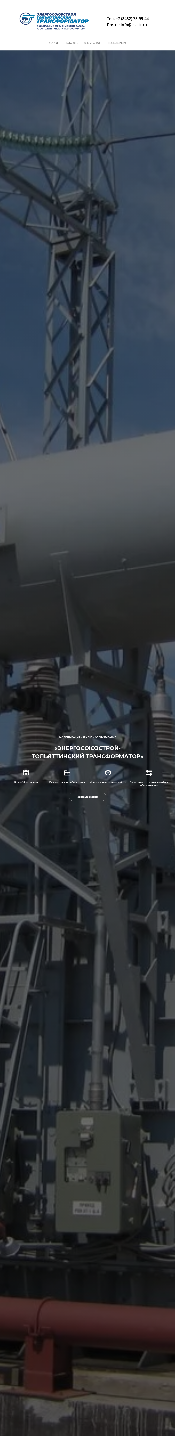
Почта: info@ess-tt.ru (127, 24)
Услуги (53, 42)
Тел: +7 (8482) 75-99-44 (128, 18)
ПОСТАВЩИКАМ (117, 42)
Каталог (71, 42)
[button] (87, 797)
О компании (92, 42)
